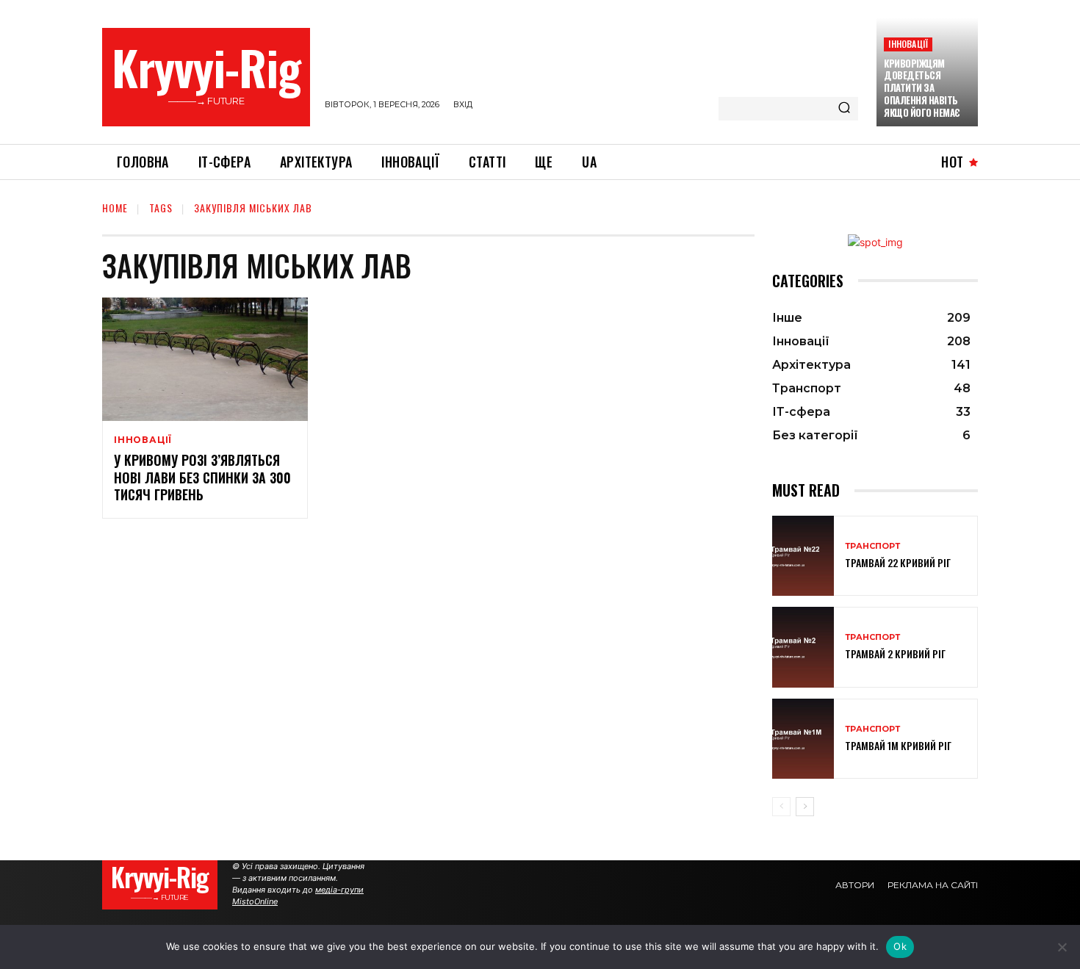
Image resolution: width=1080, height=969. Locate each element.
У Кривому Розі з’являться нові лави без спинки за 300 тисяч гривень (202, 477)
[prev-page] (781, 806)
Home (115, 207)
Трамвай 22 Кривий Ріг (898, 562)
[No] (1061, 947)
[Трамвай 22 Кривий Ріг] (803, 556)
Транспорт (872, 546)
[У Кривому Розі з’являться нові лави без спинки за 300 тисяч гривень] (205, 359)
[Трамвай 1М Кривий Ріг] (803, 739)
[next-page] (805, 806)
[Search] (844, 108)
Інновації (908, 43)
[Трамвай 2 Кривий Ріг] (803, 647)
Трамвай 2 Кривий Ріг (895, 653)
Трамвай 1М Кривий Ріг (898, 745)
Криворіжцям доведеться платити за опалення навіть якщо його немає (922, 88)
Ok (900, 946)
